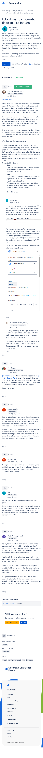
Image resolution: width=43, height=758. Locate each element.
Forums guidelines (12, 701)
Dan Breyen (11, 368)
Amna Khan (11, 459)
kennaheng (13, 27)
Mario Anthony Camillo (15, 536)
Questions (29, 11)
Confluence (20, 11)
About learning (11, 708)
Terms (9, 733)
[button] (23, 221)
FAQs (8, 698)
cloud (5, 660)
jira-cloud (29, 660)
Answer (6, 64)
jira (23, 660)
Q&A (13, 11)
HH (8, 492)
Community (15, 3)
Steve (31, 64)
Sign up (12, 603)
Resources (10, 711)
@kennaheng (7, 99)
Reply (4, 355)
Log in (5, 603)
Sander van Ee (12, 409)
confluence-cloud (14, 660)
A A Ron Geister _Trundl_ (16, 91)
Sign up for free (11, 622)
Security (9, 737)
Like (7, 317)
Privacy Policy (11, 730)
